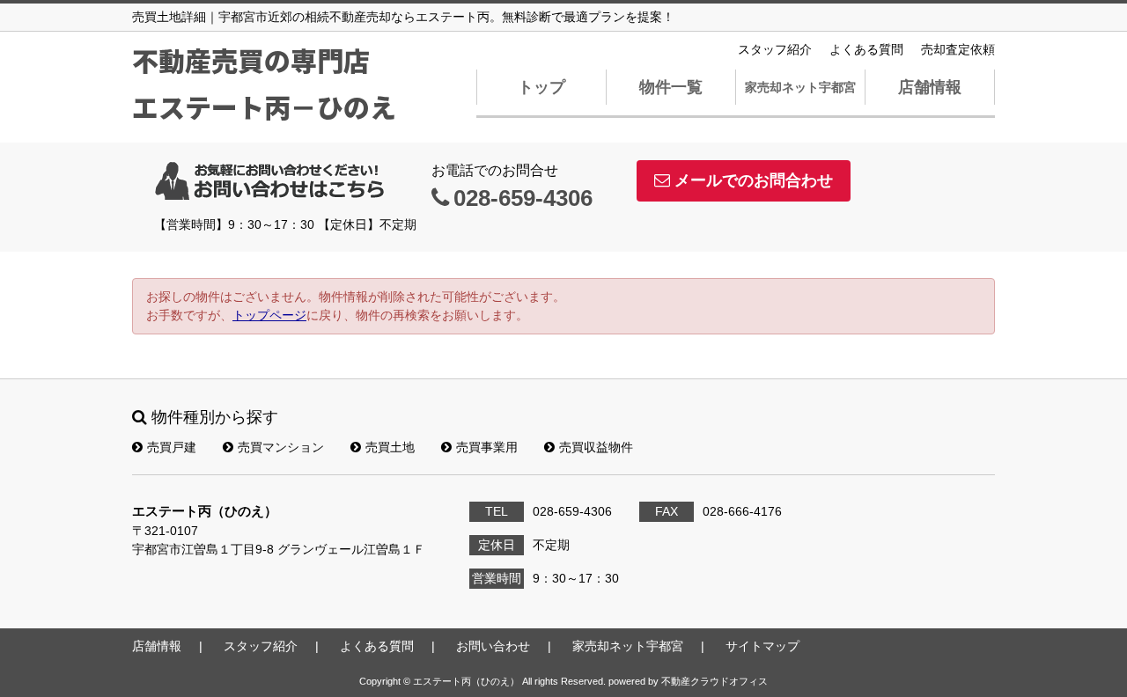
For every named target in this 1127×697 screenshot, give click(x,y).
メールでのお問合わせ (753, 180)
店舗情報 (929, 87)
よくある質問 (866, 49)
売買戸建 (171, 447)
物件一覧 (671, 87)
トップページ (269, 315)
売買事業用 (487, 447)
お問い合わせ (493, 646)
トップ (541, 87)
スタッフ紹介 (775, 49)
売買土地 (390, 447)
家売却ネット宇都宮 (800, 87)
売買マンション (281, 447)
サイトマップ (762, 646)
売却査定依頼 (958, 49)
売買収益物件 (596, 447)
